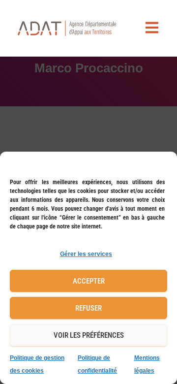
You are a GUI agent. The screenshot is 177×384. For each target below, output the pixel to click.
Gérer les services (86, 254)
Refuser (88, 308)
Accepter (89, 281)
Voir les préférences (89, 335)
